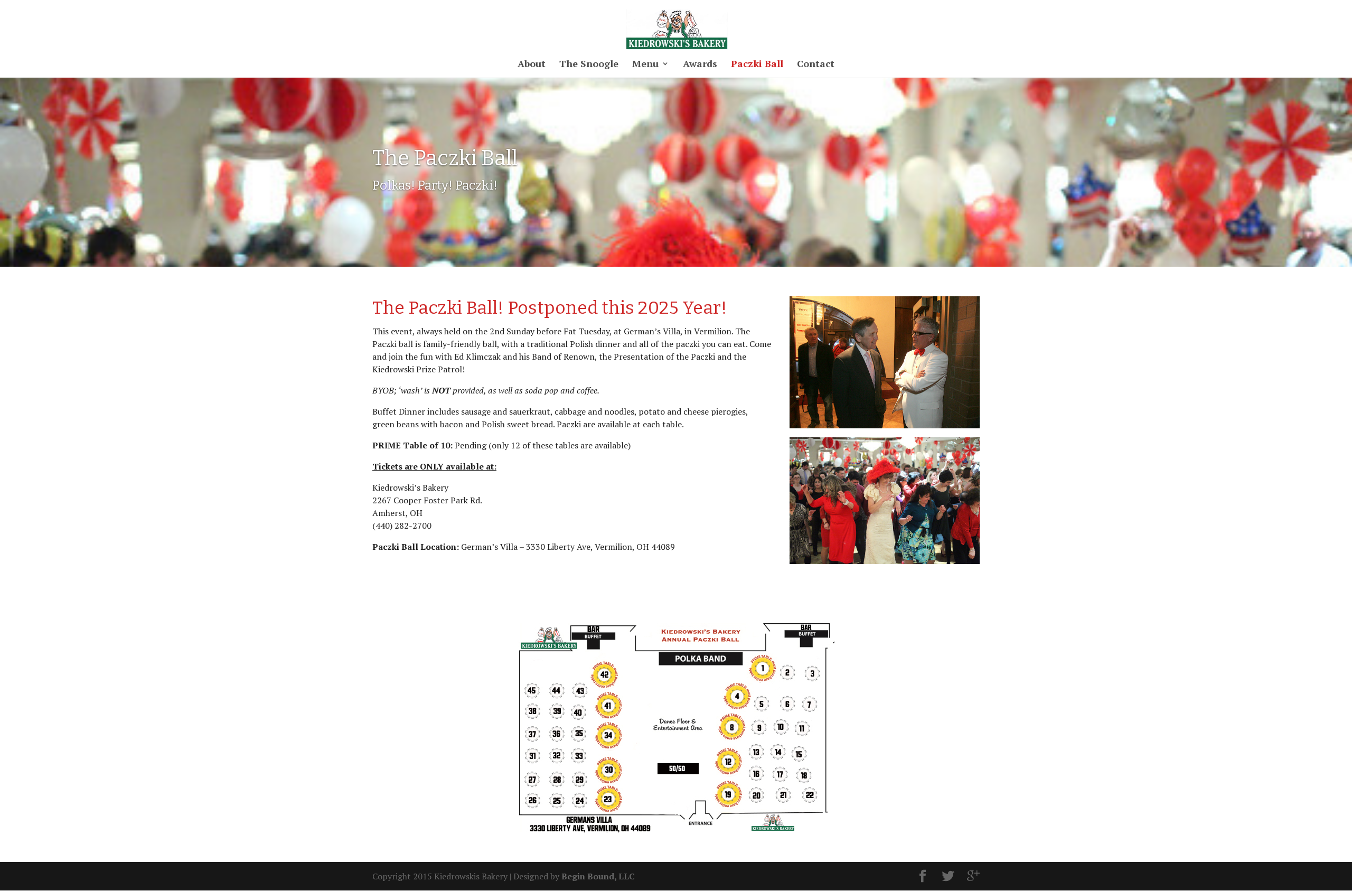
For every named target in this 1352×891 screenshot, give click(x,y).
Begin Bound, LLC (598, 876)
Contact (815, 65)
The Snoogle (588, 65)
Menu (645, 65)
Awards (700, 65)
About (532, 65)
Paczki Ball (757, 65)
